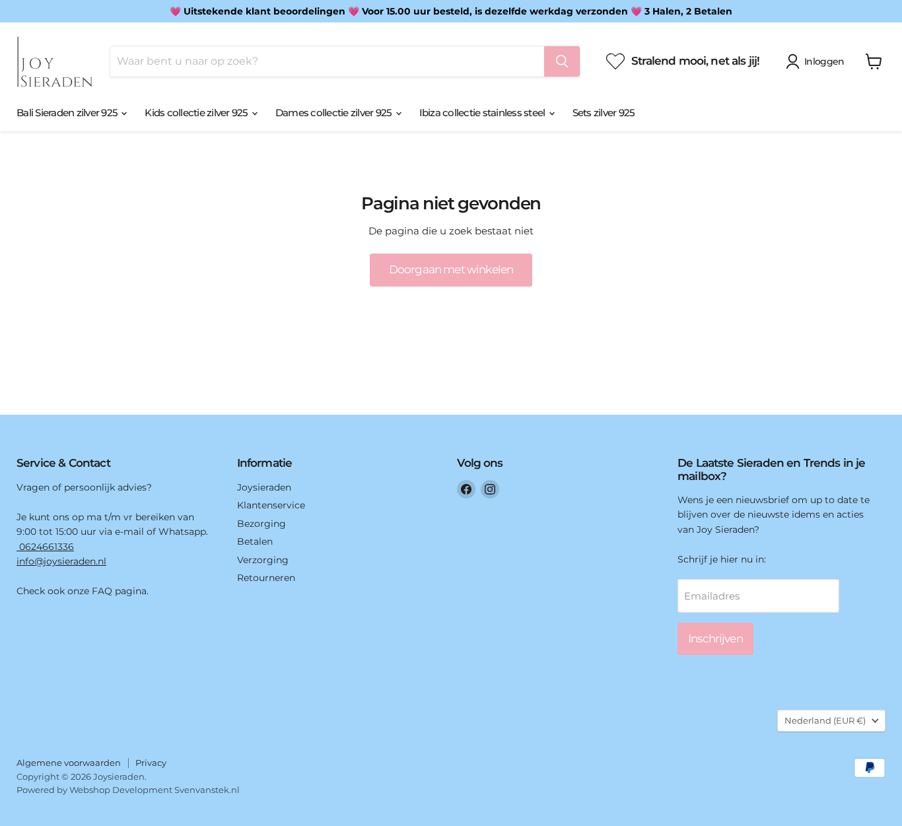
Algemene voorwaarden (69, 762)
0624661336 (45, 547)
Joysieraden (264, 487)
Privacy (150, 762)
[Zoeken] (562, 61)
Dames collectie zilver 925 (334, 112)
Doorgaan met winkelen (451, 269)
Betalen (255, 541)
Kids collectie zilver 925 (197, 112)
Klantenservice (271, 505)
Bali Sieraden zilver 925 (68, 112)
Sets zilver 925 (603, 112)
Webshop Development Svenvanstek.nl (154, 789)
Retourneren (266, 578)
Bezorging (261, 524)
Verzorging (263, 560)
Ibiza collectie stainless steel (483, 112)
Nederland (825, 720)
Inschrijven (715, 638)
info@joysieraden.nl (61, 561)
